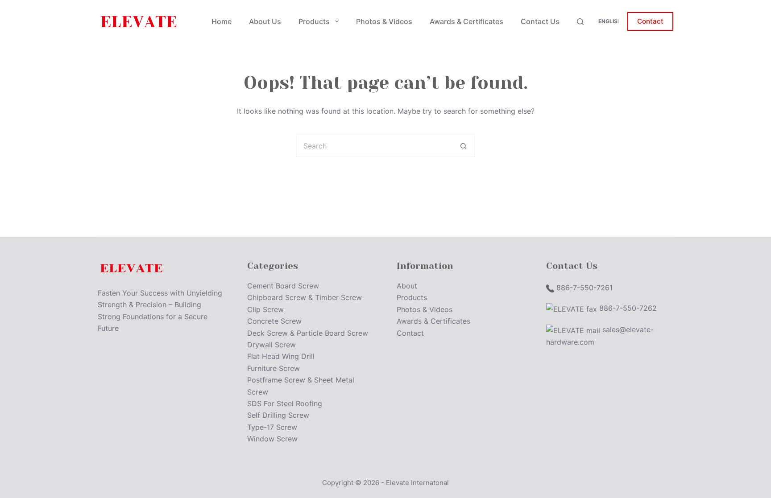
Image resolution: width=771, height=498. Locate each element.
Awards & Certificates (466, 21)
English (610, 21)
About (407, 285)
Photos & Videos (384, 21)
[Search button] (463, 146)
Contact (650, 21)
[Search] (580, 21)
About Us (265, 21)
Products (314, 21)
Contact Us (540, 21)
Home (221, 21)
